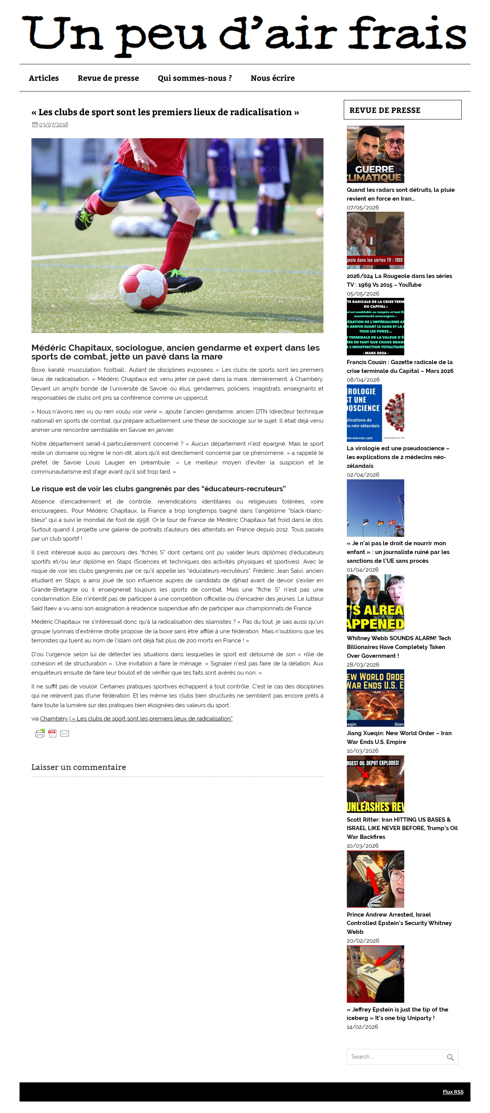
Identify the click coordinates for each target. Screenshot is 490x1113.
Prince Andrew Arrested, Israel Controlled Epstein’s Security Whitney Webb (399, 923)
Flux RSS (453, 1092)
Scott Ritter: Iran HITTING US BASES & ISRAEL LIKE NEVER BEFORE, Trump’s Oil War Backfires (402, 828)
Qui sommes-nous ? (195, 77)
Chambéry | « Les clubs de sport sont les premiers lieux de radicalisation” (136, 718)
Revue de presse (108, 77)
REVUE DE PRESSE (385, 110)
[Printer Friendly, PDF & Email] (52, 733)
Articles (44, 77)
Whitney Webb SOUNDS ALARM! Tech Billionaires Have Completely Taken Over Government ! (399, 647)
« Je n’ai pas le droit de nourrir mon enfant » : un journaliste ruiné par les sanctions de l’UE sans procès (398, 552)
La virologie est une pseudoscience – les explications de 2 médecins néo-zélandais (398, 457)
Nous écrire (273, 77)
